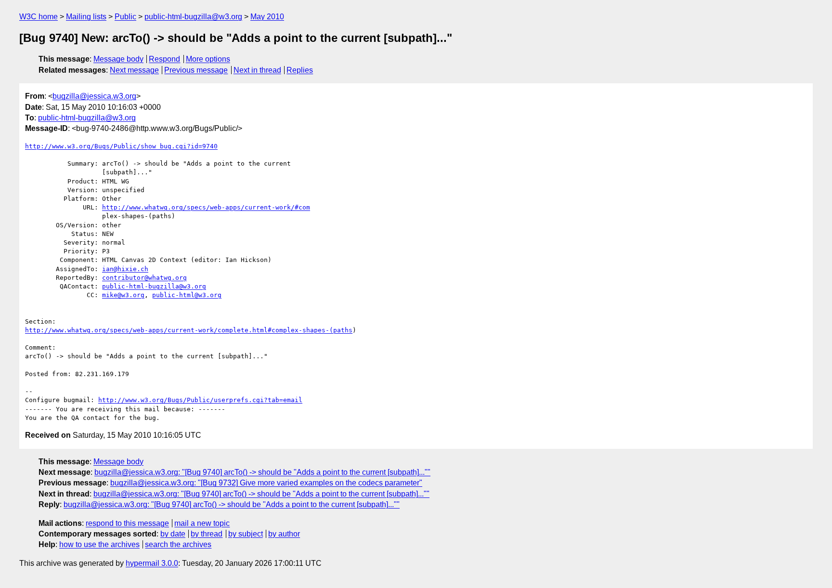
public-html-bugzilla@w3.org (193, 17)
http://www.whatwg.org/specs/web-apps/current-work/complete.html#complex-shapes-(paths (188, 330)
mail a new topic (202, 523)
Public (125, 17)
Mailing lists (86, 17)
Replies (299, 70)
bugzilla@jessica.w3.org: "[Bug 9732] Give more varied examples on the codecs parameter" (266, 483)
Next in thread (257, 70)
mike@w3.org (123, 295)
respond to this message (127, 523)
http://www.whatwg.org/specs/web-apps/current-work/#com (206, 207)
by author (284, 534)
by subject (245, 534)
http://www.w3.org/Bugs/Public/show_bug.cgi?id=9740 (121, 146)
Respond (164, 59)
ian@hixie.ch (125, 269)
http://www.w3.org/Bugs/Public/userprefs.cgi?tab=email (200, 400)
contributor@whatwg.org (144, 277)
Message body (118, 59)
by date (172, 534)
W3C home (38, 17)
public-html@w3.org (186, 295)
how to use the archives (99, 544)
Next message (134, 70)
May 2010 (267, 17)
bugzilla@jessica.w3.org (94, 96)
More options (208, 59)
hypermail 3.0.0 (152, 563)
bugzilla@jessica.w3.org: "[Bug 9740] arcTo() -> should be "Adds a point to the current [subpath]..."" (262, 472)
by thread (206, 534)
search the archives (178, 544)
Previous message (196, 70)
